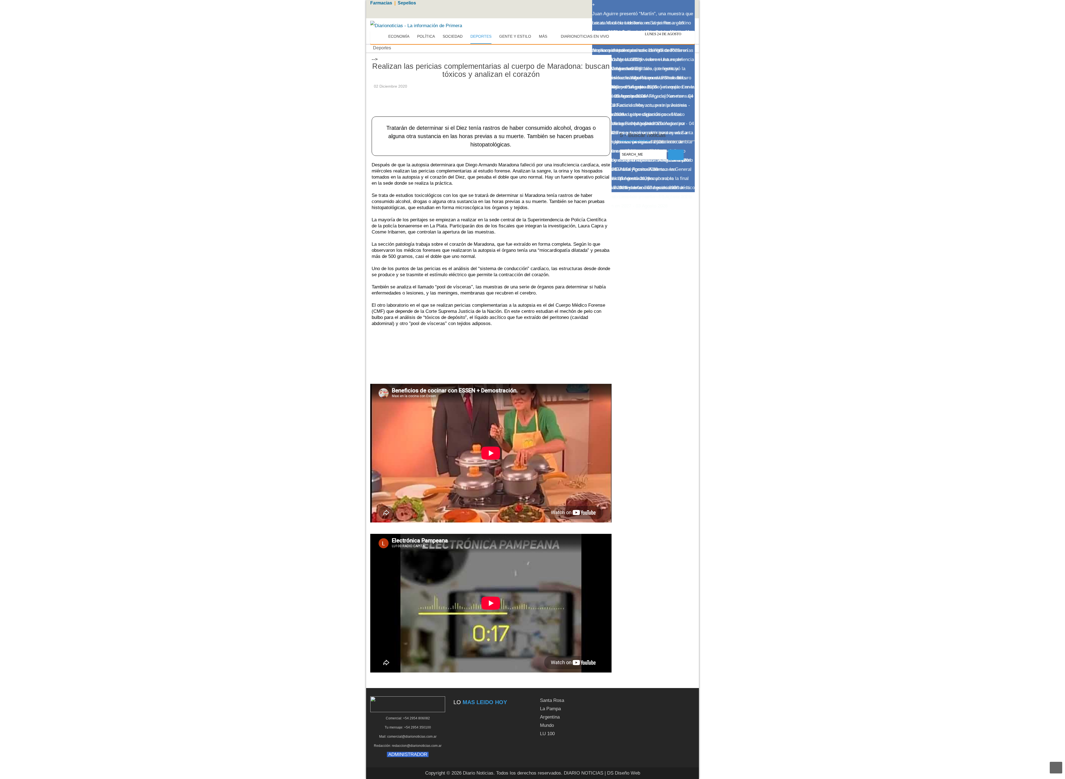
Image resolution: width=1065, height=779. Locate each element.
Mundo (547, 725)
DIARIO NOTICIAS (583, 773)
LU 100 (547, 733)
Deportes (382, 47)
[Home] (379, 36)
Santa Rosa (552, 700)
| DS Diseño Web (622, 773)
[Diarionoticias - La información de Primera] (416, 25)
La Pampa (550, 708)
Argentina (550, 717)
